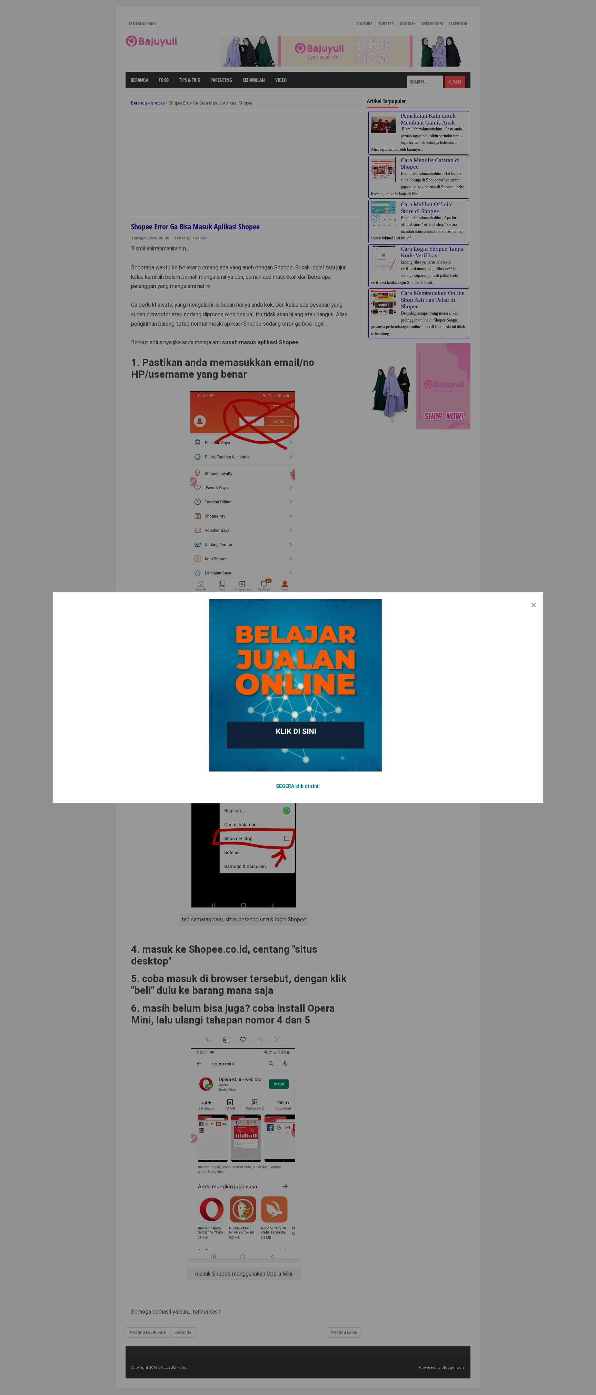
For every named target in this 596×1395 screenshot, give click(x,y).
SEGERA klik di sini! (298, 786)
